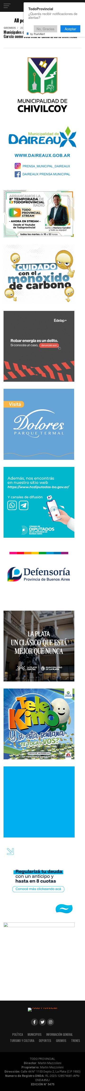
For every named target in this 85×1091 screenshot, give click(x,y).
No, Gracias (45, 28)
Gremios (61, 1040)
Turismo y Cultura (22, 1040)
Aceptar (70, 28)
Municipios (35, 1034)
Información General (59, 1034)
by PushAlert (37, 34)
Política (17, 1034)
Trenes (75, 1040)
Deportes (45, 1040)
